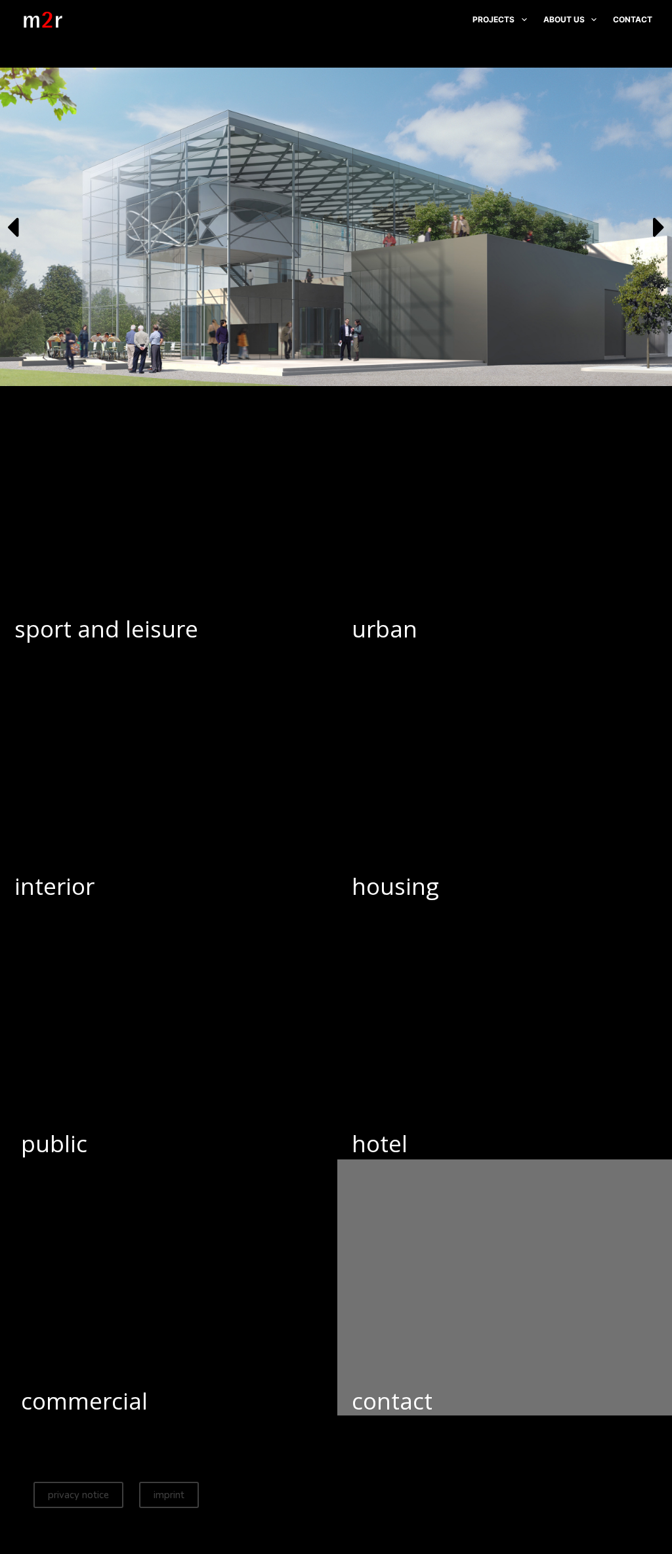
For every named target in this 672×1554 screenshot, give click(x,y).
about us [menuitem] (564, 19)
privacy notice (78, 1494)
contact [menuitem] (632, 19)
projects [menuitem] (493, 19)
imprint (169, 1494)
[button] (13, 227)
